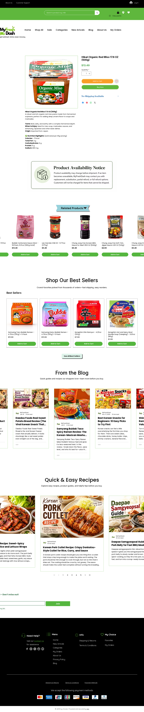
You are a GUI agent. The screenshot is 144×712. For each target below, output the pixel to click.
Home (55, 640)
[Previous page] (59, 575)
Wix (88, 709)
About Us (57, 655)
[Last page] (90, 575)
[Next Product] (140, 323)
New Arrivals (58, 644)
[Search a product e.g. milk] (97, 13)
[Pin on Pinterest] (87, 102)
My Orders (57, 651)
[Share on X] (95, 102)
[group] (72, 323)
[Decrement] (83, 73)
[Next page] (85, 575)
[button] (118, 12)
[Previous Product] (3, 323)
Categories (57, 648)
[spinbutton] (86, 73)
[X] (34, 648)
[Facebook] (27, 648)
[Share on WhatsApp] (91, 102)
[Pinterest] (31, 648)
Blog (55, 663)
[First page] (54, 575)
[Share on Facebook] (83, 102)
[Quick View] (25, 227)
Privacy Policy (59, 659)
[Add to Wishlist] (116, 81)
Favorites (109, 640)
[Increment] (89, 73)
